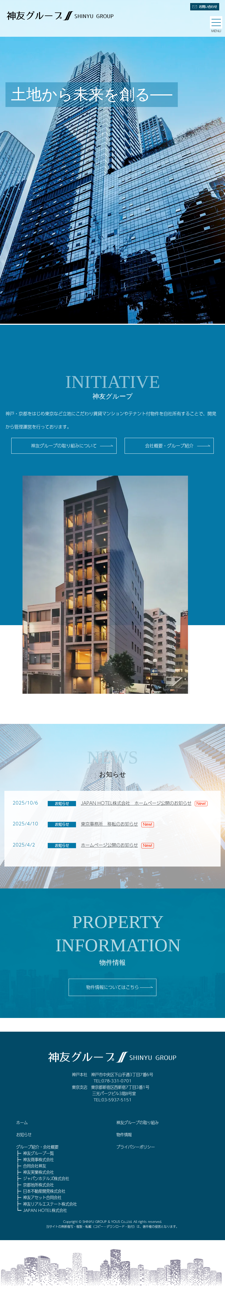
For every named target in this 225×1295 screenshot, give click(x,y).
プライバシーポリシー (135, 1147)
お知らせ (24, 1135)
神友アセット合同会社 (42, 1197)
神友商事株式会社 (38, 1159)
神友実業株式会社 (38, 1172)
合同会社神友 (34, 1166)
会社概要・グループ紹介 (169, 445)
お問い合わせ (208, 6)
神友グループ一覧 (38, 1153)
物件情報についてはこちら (112, 987)
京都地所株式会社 (38, 1185)
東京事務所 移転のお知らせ (109, 823)
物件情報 (124, 1135)
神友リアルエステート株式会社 (50, 1204)
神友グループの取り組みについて (64, 445)
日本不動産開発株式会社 (44, 1191)
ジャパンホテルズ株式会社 (46, 1178)
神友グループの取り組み (137, 1122)
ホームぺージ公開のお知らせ (109, 845)
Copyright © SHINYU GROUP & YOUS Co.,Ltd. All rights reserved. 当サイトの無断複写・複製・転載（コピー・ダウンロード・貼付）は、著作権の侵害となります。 (112, 1224)
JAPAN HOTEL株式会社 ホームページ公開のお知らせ (136, 803)
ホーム (22, 1122)
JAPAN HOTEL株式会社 (45, 1210)
